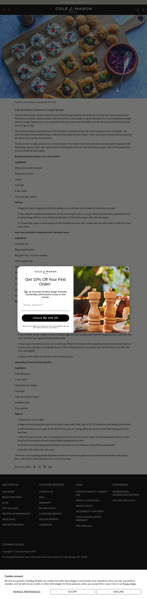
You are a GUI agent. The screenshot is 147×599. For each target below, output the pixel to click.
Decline (119, 591)
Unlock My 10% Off (45, 318)
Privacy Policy (129, 583)
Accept (72, 591)
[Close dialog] (126, 269)
